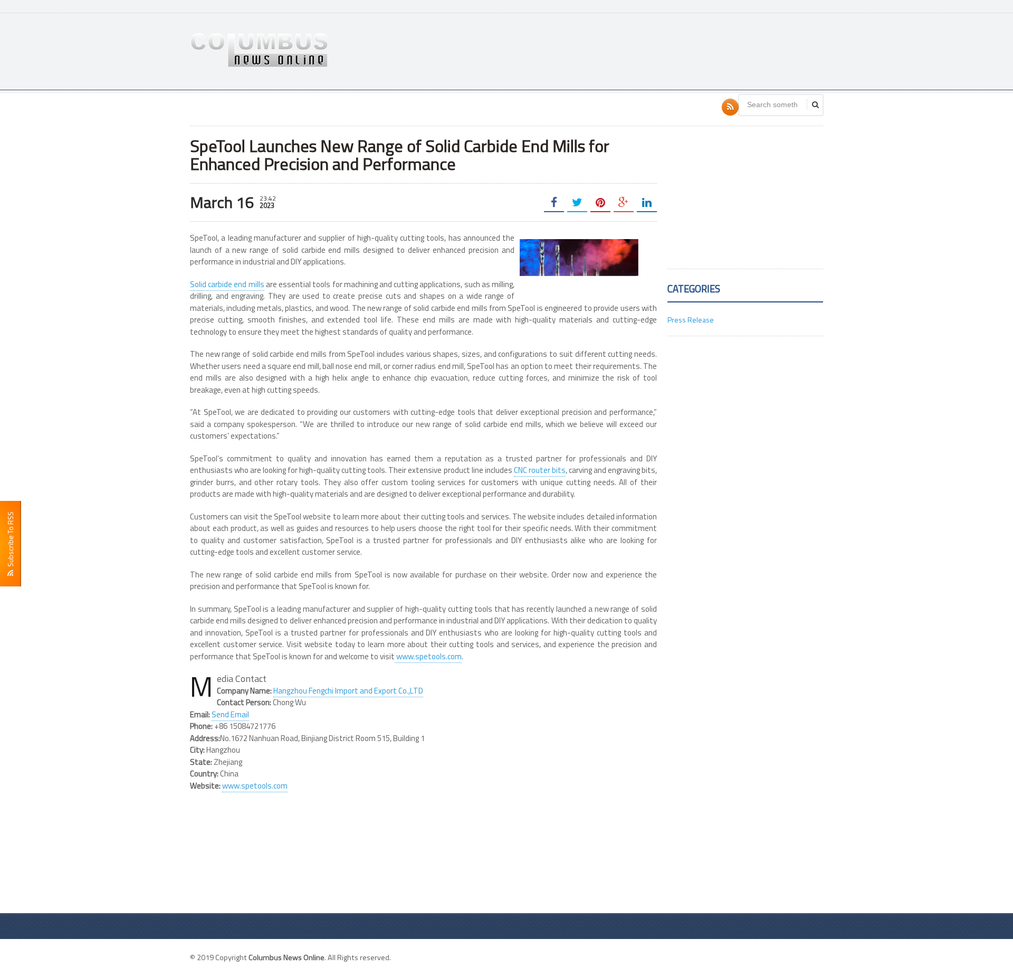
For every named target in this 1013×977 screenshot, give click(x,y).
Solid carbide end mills (227, 284)
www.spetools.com (428, 656)
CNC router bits (540, 470)
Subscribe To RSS (10, 540)
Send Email (230, 714)
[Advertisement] (631, 50)
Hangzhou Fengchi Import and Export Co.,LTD (348, 691)
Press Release (690, 319)
